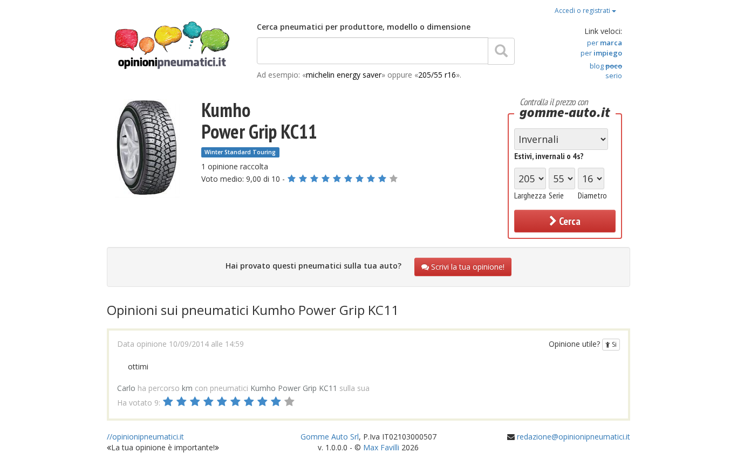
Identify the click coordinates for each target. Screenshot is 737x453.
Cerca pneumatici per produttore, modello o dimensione (363, 27)
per (604, 42)
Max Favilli (381, 447)
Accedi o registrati (583, 10)
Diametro (592, 195)
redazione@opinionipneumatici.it (573, 436)
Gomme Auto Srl (330, 436)
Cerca (569, 221)
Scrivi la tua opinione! (466, 267)
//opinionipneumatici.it (145, 436)
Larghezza (530, 195)
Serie (556, 195)
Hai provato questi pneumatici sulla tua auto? (313, 265)
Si (613, 344)
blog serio (606, 71)
